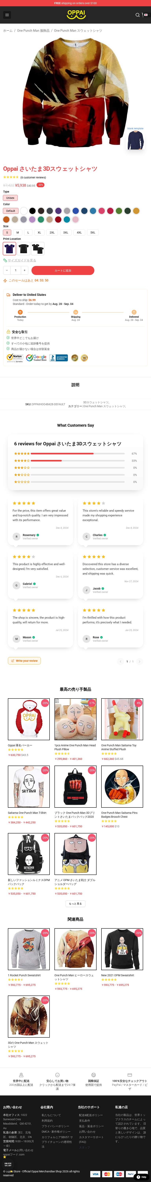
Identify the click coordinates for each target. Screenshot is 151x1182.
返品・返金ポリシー (91, 1126)
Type (6, 191)
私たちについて (51, 1115)
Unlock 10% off (8, 1165)
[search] (137, 15)
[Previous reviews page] (120, 661)
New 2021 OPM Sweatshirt (117, 975)
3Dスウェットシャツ (96, 402)
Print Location (12, 238)
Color (6, 204)
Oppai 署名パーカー (20, 745)
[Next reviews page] (139, 661)
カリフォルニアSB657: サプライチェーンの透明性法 (57, 1142)
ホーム (8, 30)
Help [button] (144, 1177)
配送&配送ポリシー (91, 1115)
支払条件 (84, 1120)
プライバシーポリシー (55, 1126)
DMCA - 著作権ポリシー (56, 1131)
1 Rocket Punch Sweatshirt (24, 975)
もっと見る (75, 903)
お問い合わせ (87, 1131)
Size (5, 226)
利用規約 (47, 1120)
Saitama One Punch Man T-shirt (27, 812)
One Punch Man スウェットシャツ (78, 30)
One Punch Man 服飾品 (33, 30)
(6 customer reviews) (33, 177)
